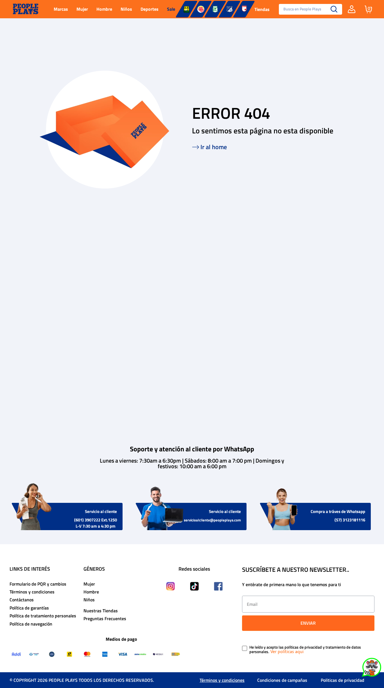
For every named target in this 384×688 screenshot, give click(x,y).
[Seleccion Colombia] (201, 9)
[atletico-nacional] (215, 9)
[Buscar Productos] (334, 9)
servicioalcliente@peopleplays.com (212, 520)
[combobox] (308, 9)
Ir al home (213, 147)
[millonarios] (229, 9)
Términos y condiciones (222, 680)
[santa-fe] (244, 9)
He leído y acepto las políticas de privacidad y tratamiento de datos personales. (305, 650)
